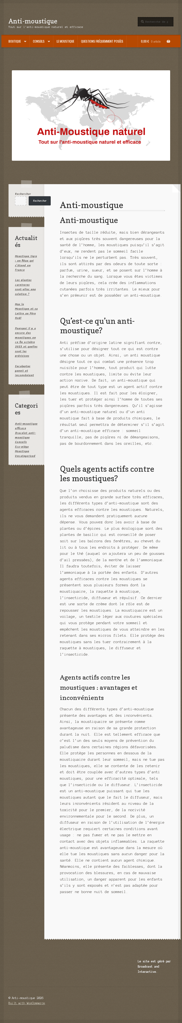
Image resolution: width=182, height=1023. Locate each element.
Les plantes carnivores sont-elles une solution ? (25, 287)
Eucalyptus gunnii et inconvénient (24, 371)
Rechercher (23, 194)
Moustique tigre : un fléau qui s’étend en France (26, 263)
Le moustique (65, 41)
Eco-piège (22, 447)
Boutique (15, 41)
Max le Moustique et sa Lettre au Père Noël (26, 311)
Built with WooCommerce (27, 1003)
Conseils (39, 41)
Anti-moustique (33, 21)
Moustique (22, 451)
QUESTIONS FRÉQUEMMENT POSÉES (102, 41)
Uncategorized (25, 456)
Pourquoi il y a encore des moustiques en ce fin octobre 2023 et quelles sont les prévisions (26, 342)
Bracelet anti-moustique (25, 435)
